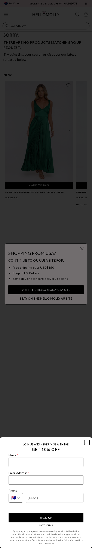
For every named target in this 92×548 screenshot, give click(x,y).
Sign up (46, 517)
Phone (14, 490)
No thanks (46, 525)
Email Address (19, 473)
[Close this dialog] (86, 442)
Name (13, 455)
